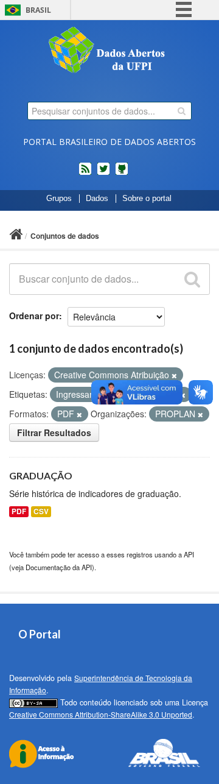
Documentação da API (59, 567)
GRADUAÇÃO (40, 475)
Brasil (38, 10)
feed (85, 174)
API (189, 554)
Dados (97, 198)
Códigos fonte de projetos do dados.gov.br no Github (122, 174)
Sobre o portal (147, 198)
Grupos (59, 198)
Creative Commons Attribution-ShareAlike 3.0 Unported (100, 714)
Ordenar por (34, 315)
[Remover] (174, 375)
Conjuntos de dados (64, 235)
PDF (19, 511)
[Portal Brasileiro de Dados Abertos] (109, 51)
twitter (103, 174)
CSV (41, 511)
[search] (182, 111)
